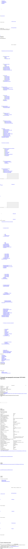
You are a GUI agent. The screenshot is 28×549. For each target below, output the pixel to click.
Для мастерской (7, 334)
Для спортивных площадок (20, 393)
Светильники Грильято (6, 285)
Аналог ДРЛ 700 (7, 256)
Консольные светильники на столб (7, 265)
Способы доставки (4, 2)
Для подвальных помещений (8, 333)
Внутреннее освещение (5, 278)
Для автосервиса (7, 331)
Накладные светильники (6, 246)
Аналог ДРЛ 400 (7, 275)
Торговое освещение (5, 293)
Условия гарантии (4, 358)
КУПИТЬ (1, 463)
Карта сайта (3, 360)
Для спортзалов (7, 343)
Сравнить (14, 219)
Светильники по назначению (5, 316)
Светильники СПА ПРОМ (6, 258)
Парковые (4, 277)
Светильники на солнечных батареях (8, 266)
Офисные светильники (6, 286)
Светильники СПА (5, 257)
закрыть (1, 548)
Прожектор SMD (5, 311)
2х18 (5, 242)
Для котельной (6, 332)
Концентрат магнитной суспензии (7, 351)
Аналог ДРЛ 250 (7, 254)
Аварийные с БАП (7, 235)
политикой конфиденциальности (14, 546)
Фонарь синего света (5, 350)
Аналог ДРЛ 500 (7, 255)
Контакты (3, 3)
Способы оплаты (4, 1)
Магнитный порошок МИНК (7, 352)
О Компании (3, 355)
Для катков (6, 342)
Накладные (6, 292)
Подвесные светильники (6, 245)
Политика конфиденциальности (6, 359)
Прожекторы (4, 267)
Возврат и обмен (4, 480)
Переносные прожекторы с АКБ (7, 309)
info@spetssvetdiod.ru (13, 27)
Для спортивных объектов (6, 335)
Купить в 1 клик (2, 409)
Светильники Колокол (6, 244)
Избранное (14, 213)
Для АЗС (6, 330)
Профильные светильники (6, 294)
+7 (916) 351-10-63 (13, 21)
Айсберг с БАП (7, 243)
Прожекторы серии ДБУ (6, 313)
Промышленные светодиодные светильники (7, 221)
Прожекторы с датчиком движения (7, 312)
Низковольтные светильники (5, 315)
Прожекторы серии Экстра (6, 314)
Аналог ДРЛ (4, 247)
